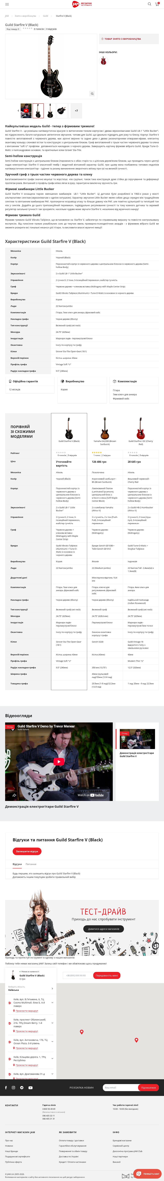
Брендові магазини (122, 1140)
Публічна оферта (13, 1161)
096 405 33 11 (48, 1115)
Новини (9, 1145)
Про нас (9, 1140)
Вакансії (116, 1161)
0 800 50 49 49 (48, 1108)
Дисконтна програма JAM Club (127, 1151)
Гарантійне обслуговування (72, 1145)
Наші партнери (120, 1156)
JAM (7, 15)
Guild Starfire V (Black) (69, 441)
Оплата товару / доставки (71, 1140)
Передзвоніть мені (107, 975)
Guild (45, 15)
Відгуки (17, 864)
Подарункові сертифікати (17, 1156)
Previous (18, 111)
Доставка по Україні (68, 1156)
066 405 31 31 (48, 1118)
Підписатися (148, 1087)
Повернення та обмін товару (73, 1151)
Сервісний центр (121, 1145)
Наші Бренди (11, 1151)
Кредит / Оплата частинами (72, 1161)
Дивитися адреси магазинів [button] (103, 928)
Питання (31, 864)
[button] (149, 4)
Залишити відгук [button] (27, 851)
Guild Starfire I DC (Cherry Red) (141, 443)
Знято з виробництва (25, 15)
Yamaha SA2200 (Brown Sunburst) (105, 443)
